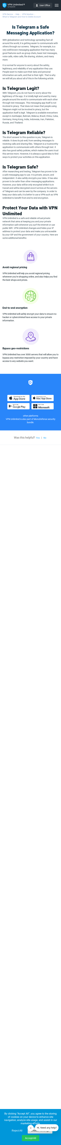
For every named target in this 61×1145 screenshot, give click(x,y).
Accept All (30, 1138)
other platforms (30, 416)
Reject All (17, 1130)
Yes (38, 438)
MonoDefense (40, 419)
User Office (45, 5)
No (44, 438)
